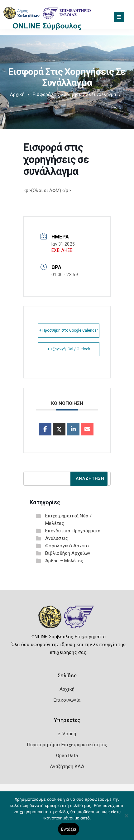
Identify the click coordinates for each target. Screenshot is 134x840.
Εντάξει (68, 829)
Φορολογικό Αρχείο (67, 546)
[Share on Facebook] (45, 429)
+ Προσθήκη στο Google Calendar (68, 330)
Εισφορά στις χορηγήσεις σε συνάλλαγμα (74, 94)
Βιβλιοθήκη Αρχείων (67, 553)
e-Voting (67, 734)
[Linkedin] (73, 429)
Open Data (67, 755)
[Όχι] (126, 819)
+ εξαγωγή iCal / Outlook (68, 349)
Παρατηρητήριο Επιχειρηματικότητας (67, 744)
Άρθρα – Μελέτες (64, 561)
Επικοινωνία (67, 700)
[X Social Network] (59, 429)
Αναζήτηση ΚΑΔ (67, 766)
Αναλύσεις (56, 538)
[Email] (87, 429)
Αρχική (17, 94)
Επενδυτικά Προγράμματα (73, 531)
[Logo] (67, 621)
